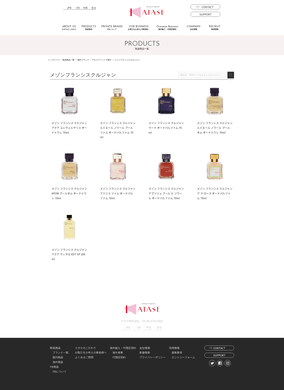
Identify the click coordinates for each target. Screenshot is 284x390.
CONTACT (208, 7)
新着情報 (144, 352)
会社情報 (144, 348)
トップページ (54, 60)
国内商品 (58, 357)
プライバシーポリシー (152, 357)
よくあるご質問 (84, 357)
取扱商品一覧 (68, 60)
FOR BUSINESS (139, 27)
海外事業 (117, 352)
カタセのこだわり (85, 348)
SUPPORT (205, 14)
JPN (69, 8)
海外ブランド (83, 60)
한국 (93, 8)
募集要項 (177, 352)
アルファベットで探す (102, 60)
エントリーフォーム (183, 357)
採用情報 (174, 348)
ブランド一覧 (60, 352)
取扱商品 (55, 348)
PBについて (60, 371)
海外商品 (58, 362)
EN (78, 8)
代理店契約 (119, 357)
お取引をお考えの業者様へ (90, 352)
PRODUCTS (89, 27)
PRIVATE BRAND (112, 27)
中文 (85, 8)
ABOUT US (69, 27)
